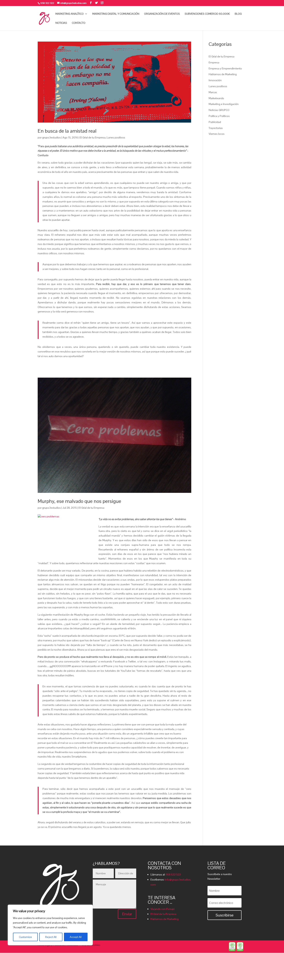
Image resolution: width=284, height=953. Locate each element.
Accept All (76, 937)
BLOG (238, 13)
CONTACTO (78, 23)
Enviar (127, 913)
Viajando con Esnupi (162, 909)
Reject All (50, 937)
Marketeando (216, 98)
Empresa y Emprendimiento (225, 68)
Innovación (215, 80)
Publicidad (215, 122)
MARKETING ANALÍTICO (69, 13)
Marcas (213, 92)
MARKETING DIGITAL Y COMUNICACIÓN (115, 13)
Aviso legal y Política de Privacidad (58, 945)
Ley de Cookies (91, 945)
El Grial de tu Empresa (92, 137)
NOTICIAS (61, 23)
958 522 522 (173, 874)
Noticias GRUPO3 (219, 110)
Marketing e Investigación (224, 104)
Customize (25, 937)
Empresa (214, 62)
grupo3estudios (51, 137)
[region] (50, 925)
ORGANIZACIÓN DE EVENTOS (162, 13)
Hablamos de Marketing (223, 74)
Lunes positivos (116, 137)
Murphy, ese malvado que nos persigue (79, 501)
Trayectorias (216, 128)
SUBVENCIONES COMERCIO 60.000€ (207, 13)
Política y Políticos (219, 116)
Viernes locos (216, 134)
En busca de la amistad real (67, 131)
